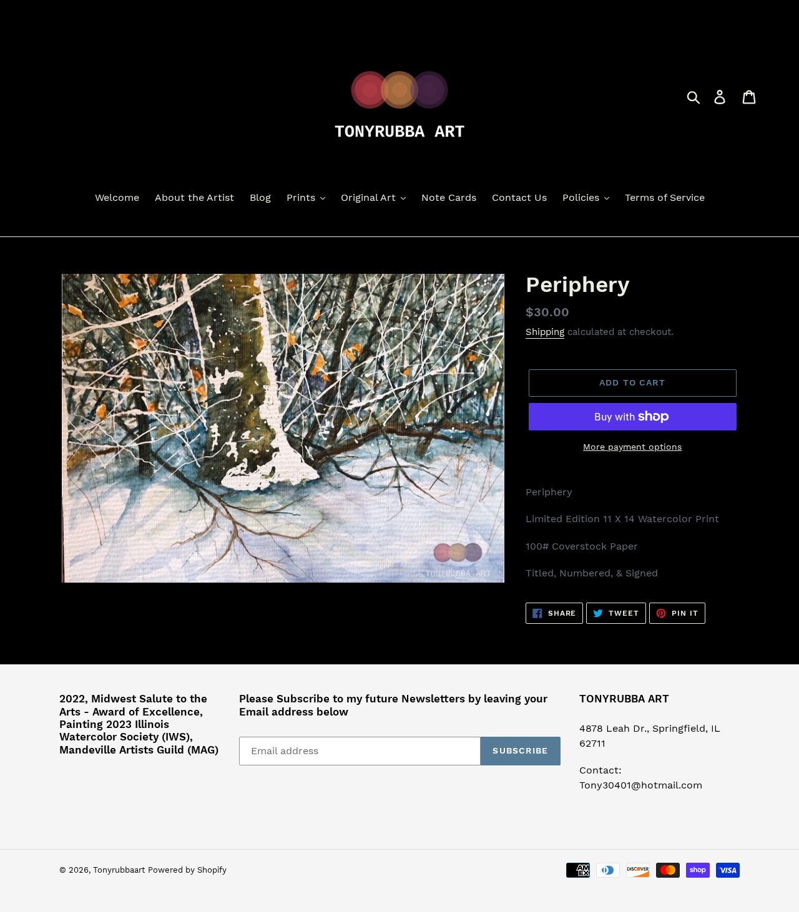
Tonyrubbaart (119, 870)
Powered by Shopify (187, 870)
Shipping (545, 331)
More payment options (632, 447)
